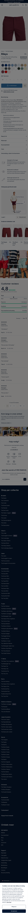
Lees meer (8, 902)
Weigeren (14, 906)
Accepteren (14, 911)
